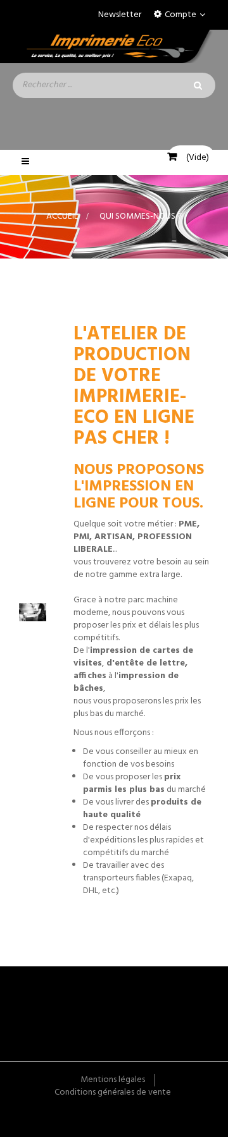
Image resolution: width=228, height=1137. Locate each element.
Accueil (62, 216)
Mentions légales (112, 1080)
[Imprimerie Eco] (114, 46)
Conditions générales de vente (112, 1092)
